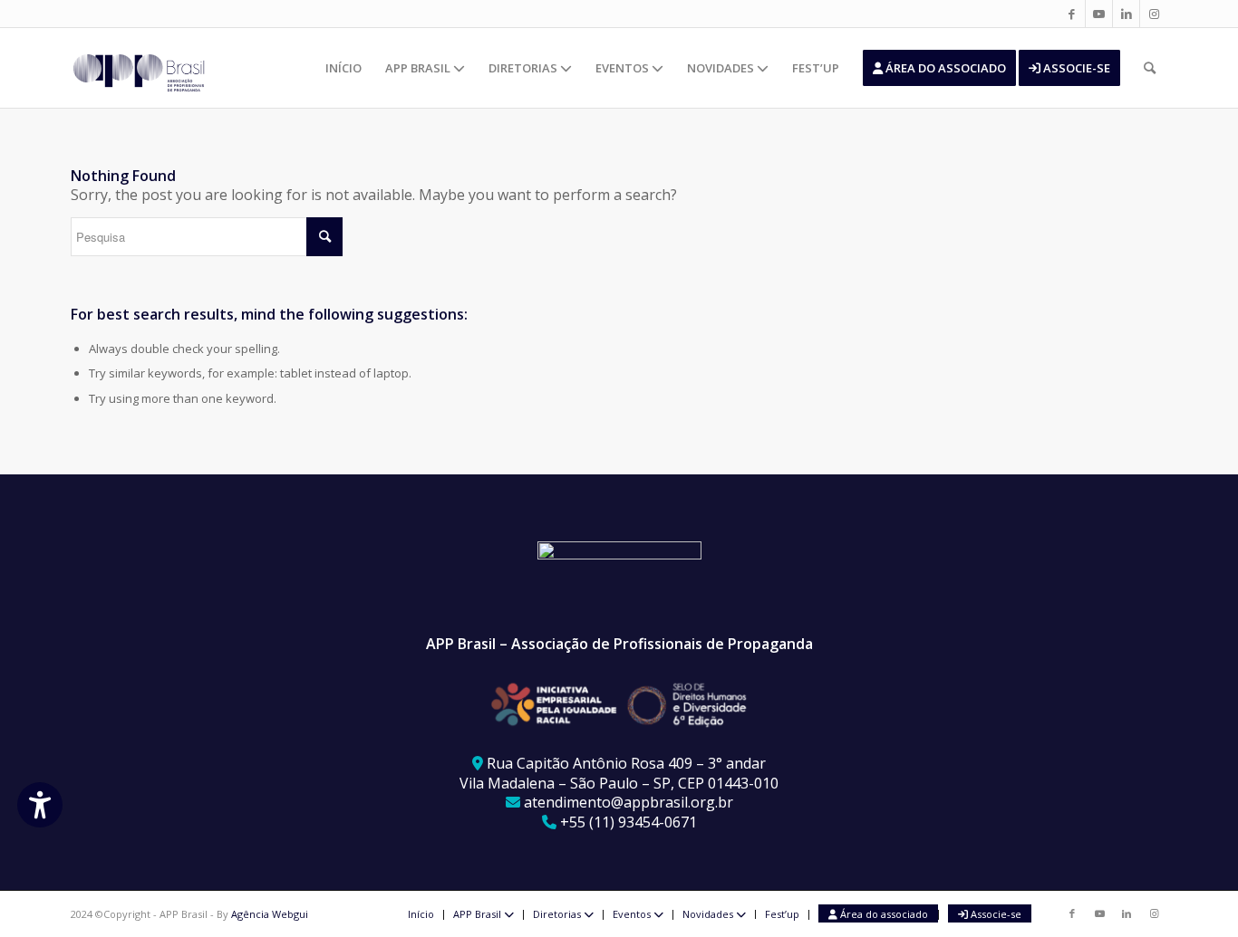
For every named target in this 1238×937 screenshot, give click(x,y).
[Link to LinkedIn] (1126, 13)
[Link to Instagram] (1153, 13)
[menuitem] (343, 68)
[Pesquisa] (1149, 68)
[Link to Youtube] (1099, 13)
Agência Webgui (269, 914)
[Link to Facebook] (1072, 13)
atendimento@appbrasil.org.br (628, 802)
